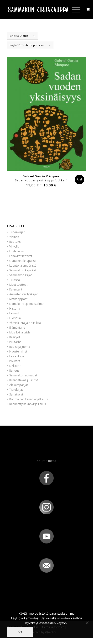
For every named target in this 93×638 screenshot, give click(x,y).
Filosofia (15, 318)
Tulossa (14, 280)
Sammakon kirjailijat (22, 270)
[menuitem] (62, 9)
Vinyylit (14, 246)
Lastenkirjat (17, 356)
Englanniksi (16, 251)
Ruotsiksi (15, 242)
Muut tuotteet (18, 285)
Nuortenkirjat (18, 351)
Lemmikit (15, 313)
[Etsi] (62, 9)
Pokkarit (14, 361)
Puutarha (15, 342)
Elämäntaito (17, 328)
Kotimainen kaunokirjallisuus (28, 399)
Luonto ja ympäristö (22, 266)
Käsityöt (14, 337)
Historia (14, 308)
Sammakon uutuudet (23, 375)
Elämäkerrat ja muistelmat (26, 304)
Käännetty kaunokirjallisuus (27, 404)
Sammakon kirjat (20, 275)
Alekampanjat (18, 385)
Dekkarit (15, 366)
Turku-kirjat (17, 232)
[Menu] (73, 9)
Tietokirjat (16, 390)
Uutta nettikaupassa (22, 261)
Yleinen (14, 237)
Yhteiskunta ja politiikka (25, 323)
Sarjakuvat (16, 394)
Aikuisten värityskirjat (23, 294)
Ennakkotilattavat (20, 256)
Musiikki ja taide (20, 332)
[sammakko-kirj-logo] (38, 9)
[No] (87, 622)
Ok (20, 631)
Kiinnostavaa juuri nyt (23, 380)
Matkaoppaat (18, 299)
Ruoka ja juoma (19, 347)
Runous (14, 371)
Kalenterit (15, 289)
